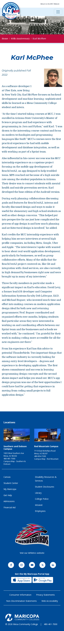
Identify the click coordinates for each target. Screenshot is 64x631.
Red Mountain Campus (46, 446)
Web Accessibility (50, 600)
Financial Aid (9, 507)
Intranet (39, 505)
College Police (42, 498)
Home (5, 38)
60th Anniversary (20, 38)
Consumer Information (20, 594)
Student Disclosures (44, 486)
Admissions (9, 501)
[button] (53, 78)
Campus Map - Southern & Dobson (15, 462)
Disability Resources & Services (46, 479)
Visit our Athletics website (32, 552)
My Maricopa (10, 489)
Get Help (8, 495)
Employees (40, 511)
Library (38, 492)
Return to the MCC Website (49, 4)
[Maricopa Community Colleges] (32, 617)
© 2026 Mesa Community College (21, 624)
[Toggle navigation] (58, 12)
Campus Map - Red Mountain (46, 459)
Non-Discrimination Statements (21, 600)
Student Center (11, 483)
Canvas (7, 477)
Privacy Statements (45, 594)
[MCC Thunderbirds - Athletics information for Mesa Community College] (32, 535)
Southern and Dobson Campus (15, 447)
